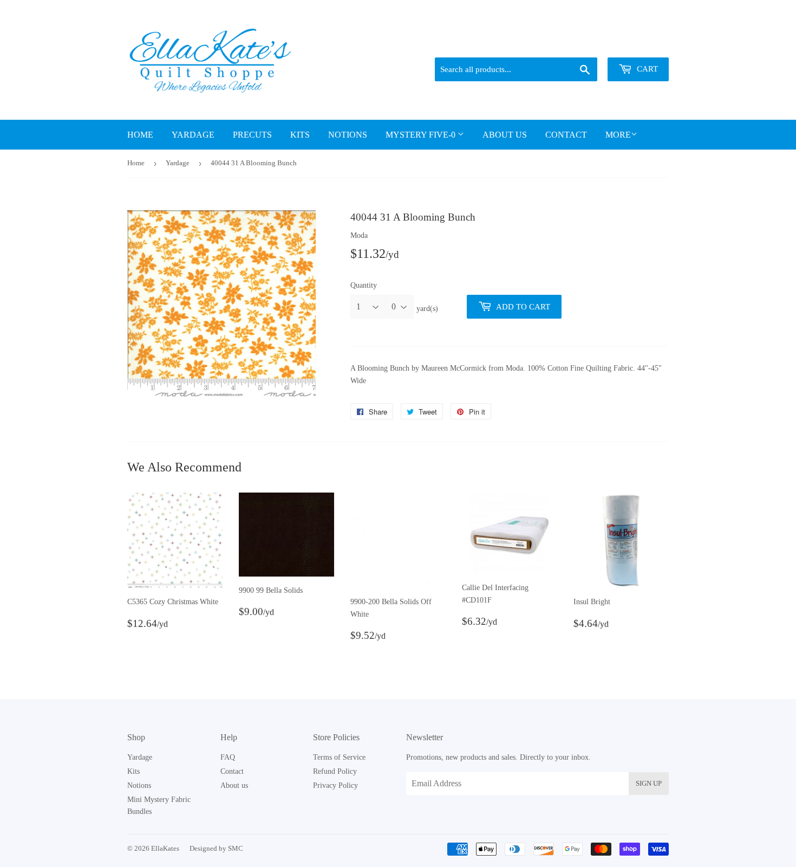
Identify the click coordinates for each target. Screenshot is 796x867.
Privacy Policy (335, 785)
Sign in (593, 44)
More (618, 134)
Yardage (193, 134)
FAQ (227, 757)
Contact (566, 134)
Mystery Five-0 (422, 134)
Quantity (363, 285)
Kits (300, 134)
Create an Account (643, 44)
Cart (646, 68)
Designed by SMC (216, 848)
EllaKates (165, 848)
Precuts (252, 134)
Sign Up (649, 783)
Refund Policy (335, 771)
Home (140, 134)
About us (504, 134)
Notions (347, 134)
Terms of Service (339, 757)
